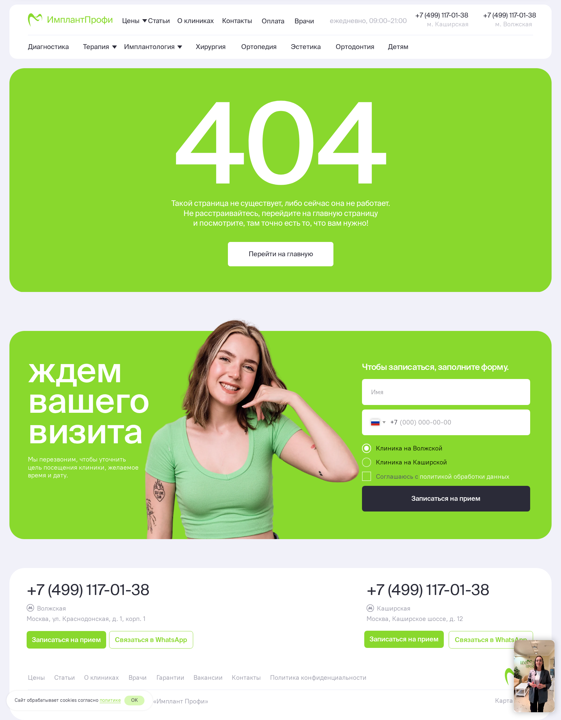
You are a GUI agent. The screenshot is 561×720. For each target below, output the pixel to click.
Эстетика (306, 46)
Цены (131, 20)
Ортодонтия (355, 46)
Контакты (237, 20)
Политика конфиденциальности (318, 677)
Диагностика (48, 46)
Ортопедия (259, 46)
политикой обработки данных (464, 476)
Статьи (159, 20)
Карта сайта (513, 700)
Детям (398, 46)
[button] (66, 639)
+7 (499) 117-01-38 (441, 15)
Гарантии (170, 677)
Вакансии (208, 677)
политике (110, 700)
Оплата (273, 21)
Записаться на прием (445, 498)
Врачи (304, 21)
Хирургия (211, 46)
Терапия (96, 46)
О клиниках (195, 20)
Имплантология (149, 46)
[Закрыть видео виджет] (553, 641)
